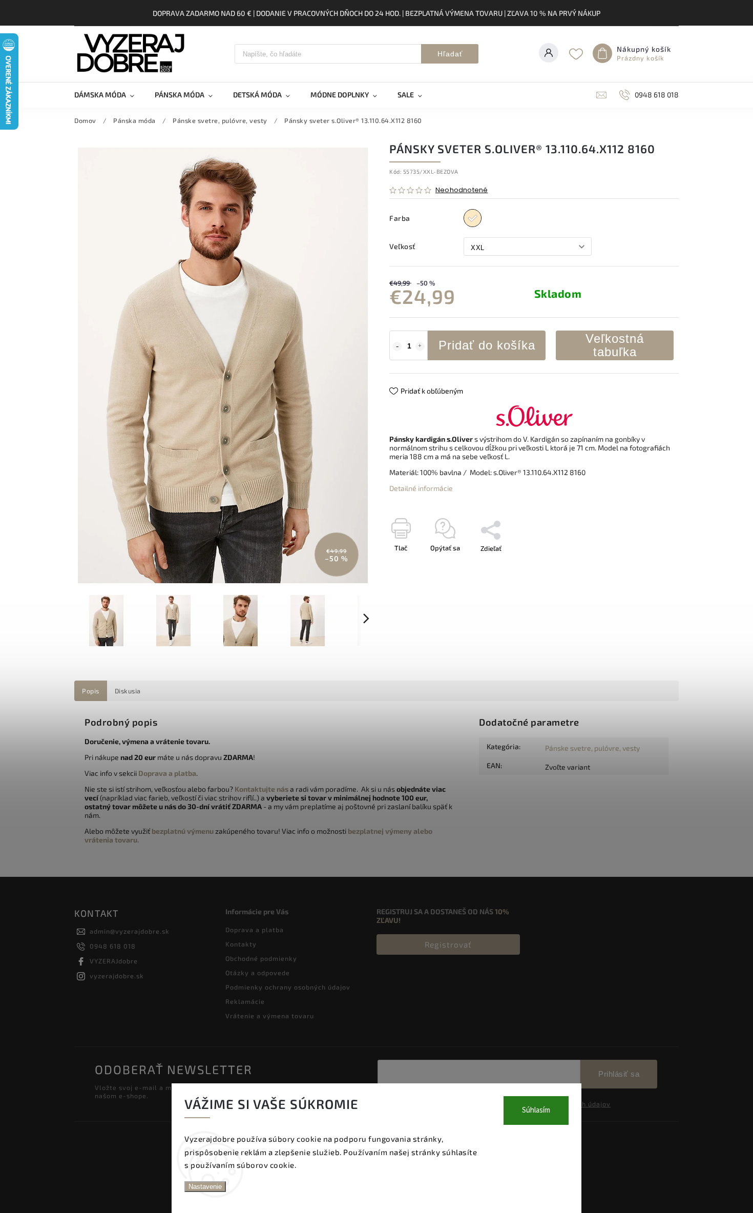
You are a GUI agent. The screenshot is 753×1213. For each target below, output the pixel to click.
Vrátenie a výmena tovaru (269, 1016)
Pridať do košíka (486, 345)
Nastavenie (205, 1186)
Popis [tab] (90, 691)
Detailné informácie (421, 488)
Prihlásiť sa (618, 1074)
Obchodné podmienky (261, 958)
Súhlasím (536, 1110)
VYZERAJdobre (114, 961)
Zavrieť (644, 566)
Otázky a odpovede (257, 973)
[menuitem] (109, 95)
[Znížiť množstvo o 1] (397, 346)
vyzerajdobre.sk (117, 976)
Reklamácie (245, 1001)
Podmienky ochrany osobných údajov (287, 987)
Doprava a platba (254, 930)
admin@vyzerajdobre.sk (130, 931)
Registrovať (448, 944)
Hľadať (450, 54)
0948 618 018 (113, 946)
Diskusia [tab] (128, 691)
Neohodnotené (461, 190)
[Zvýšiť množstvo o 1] (420, 346)
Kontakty (241, 944)
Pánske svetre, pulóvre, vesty (592, 748)
